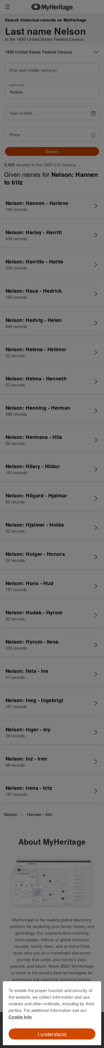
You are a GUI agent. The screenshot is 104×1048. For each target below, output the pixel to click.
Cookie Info (20, 1017)
